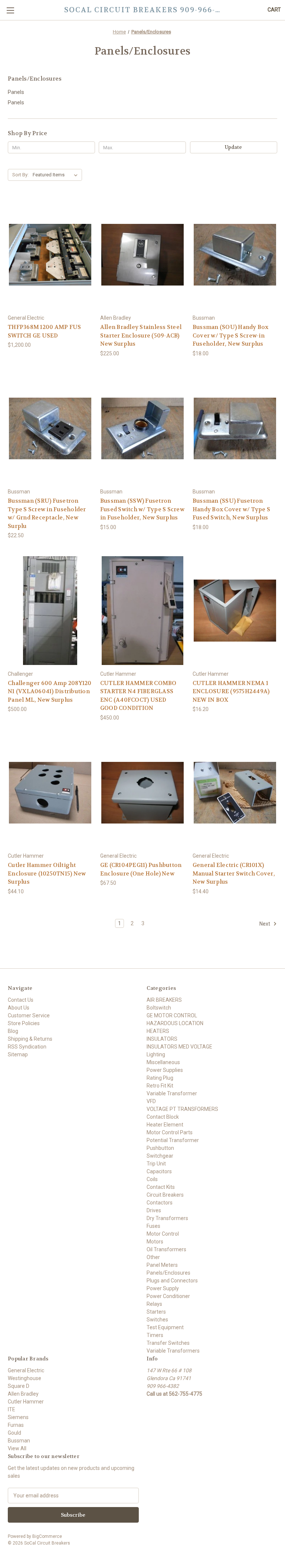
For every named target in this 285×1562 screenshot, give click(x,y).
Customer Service (29, 1015)
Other (153, 1257)
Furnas (16, 1425)
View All (17, 1448)
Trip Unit (156, 1164)
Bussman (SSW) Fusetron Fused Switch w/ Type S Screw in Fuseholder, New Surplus (142, 509)
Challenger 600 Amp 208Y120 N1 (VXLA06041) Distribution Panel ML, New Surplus (50, 691)
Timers (155, 1335)
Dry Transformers (167, 1218)
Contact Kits (161, 1187)
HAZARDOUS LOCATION (175, 1023)
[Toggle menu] (10, 10)
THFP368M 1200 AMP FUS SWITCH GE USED (44, 331)
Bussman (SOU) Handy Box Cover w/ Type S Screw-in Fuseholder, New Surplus (231, 335)
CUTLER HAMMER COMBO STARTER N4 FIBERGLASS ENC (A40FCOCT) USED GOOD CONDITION (138, 695)
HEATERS (158, 1031)
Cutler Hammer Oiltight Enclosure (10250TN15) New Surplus (47, 873)
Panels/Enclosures (168, 1273)
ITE (11, 1409)
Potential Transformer (173, 1140)
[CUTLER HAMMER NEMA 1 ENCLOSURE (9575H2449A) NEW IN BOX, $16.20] (235, 610)
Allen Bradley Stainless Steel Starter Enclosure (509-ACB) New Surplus (140, 335)
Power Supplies (165, 1070)
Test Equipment (165, 1327)
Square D (18, 1386)
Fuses (153, 1226)
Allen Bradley (23, 1394)
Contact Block (163, 1117)
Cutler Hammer (26, 1402)
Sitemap (18, 1054)
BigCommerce (47, 1536)
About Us (18, 1008)
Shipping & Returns (30, 1039)
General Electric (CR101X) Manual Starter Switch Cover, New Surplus (234, 873)
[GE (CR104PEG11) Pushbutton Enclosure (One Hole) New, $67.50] (142, 792)
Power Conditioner (168, 1296)
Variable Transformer (172, 1093)
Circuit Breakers (165, 1195)
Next (265, 923)
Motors (155, 1242)
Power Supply (163, 1288)
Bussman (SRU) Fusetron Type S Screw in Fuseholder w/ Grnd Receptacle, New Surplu (47, 513)
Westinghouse (24, 1378)
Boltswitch (159, 1008)
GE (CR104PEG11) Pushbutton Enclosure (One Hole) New (141, 869)
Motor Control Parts (170, 1132)
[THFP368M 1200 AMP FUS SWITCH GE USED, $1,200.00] (50, 254)
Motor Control (163, 1234)
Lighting (156, 1054)
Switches (157, 1320)
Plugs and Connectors (172, 1281)
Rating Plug (160, 1078)
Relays (154, 1304)
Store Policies (24, 1023)
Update (233, 147)
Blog (13, 1031)
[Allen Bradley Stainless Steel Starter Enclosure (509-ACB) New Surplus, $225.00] (142, 254)
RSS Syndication (27, 1047)
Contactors (160, 1203)
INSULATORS (162, 1039)
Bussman (19, 1441)
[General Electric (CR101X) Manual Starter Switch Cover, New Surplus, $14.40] (235, 792)
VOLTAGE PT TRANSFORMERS (182, 1109)
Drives (154, 1210)
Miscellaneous (163, 1062)
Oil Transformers (166, 1249)
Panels (16, 92)
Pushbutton (160, 1148)
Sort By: (20, 174)
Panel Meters (162, 1265)
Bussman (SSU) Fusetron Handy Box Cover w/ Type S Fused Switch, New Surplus (231, 509)
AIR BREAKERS (164, 1000)
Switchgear (160, 1156)
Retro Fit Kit (160, 1086)
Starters (156, 1312)
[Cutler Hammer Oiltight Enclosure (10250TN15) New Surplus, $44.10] (50, 792)
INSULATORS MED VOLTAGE (179, 1047)
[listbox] (57, 174)
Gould (14, 1433)
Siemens (18, 1417)
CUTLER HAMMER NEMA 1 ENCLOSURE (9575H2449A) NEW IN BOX (231, 691)
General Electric (26, 1370)
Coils (152, 1179)
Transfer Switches (168, 1343)
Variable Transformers (173, 1351)
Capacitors (159, 1171)
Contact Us (20, 1000)
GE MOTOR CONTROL (172, 1015)
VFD (151, 1101)
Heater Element (165, 1125)
